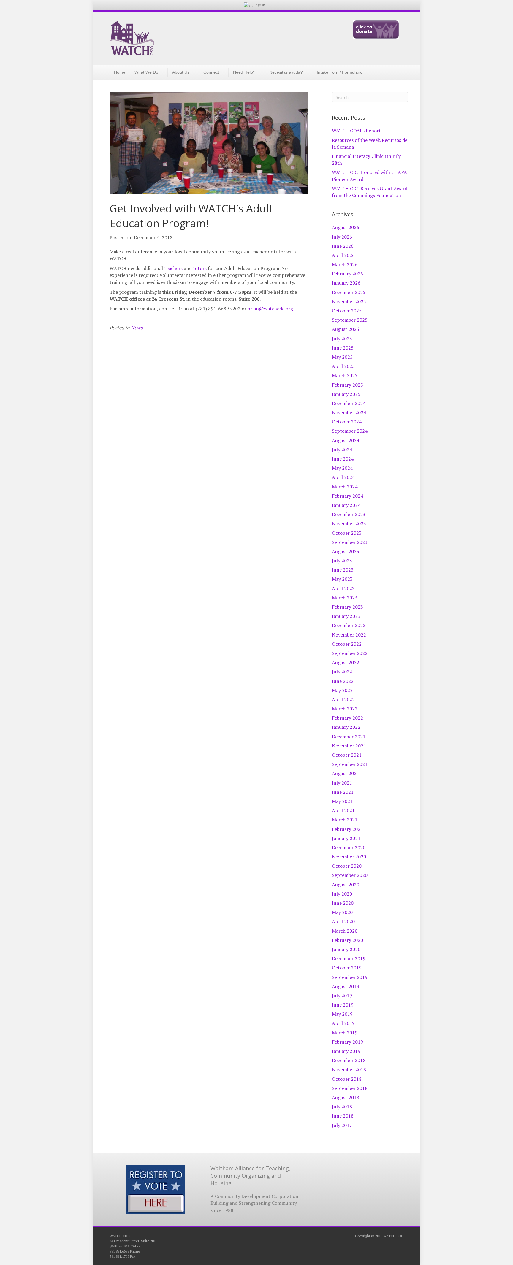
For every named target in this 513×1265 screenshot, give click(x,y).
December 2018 (348, 1060)
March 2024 (344, 486)
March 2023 (344, 597)
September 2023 (350, 542)
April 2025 (343, 366)
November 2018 (349, 1069)
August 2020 (345, 884)
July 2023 (342, 560)
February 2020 (347, 940)
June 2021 (343, 792)
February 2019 (347, 1042)
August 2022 (345, 662)
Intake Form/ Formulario (339, 72)
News (136, 327)
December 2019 (348, 958)
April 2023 (343, 588)
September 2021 (350, 764)
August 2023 (345, 551)
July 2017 (342, 1125)
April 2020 (343, 921)
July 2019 (342, 995)
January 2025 (346, 394)
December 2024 (348, 403)
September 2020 (350, 875)
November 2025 (349, 301)
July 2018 (342, 1106)
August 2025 (345, 329)
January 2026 (346, 283)
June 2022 (343, 681)
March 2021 (344, 819)
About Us (180, 72)
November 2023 (349, 523)
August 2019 (345, 986)
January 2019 (346, 1051)
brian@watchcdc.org (270, 308)
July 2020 (342, 894)
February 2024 (347, 496)
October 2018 (347, 1079)
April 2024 (343, 477)
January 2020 (346, 949)
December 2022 (348, 625)
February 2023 (347, 607)
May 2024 (342, 468)
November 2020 (349, 856)
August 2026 (345, 227)
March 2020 (344, 931)
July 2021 (342, 783)
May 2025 (342, 357)
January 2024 (346, 505)
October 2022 (347, 644)
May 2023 (342, 579)
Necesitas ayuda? (286, 72)
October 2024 (347, 421)
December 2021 (348, 736)
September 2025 (350, 320)
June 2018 (343, 1115)
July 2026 (342, 237)
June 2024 (343, 458)
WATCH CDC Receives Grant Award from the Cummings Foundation (369, 192)
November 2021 (349, 745)
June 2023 (343, 569)
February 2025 (347, 385)
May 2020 (342, 912)
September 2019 (350, 977)
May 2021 (342, 801)
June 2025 (343, 348)
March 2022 (344, 708)
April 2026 (343, 255)
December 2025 (348, 292)
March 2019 (344, 1032)
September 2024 (350, 431)
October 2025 (347, 310)
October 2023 (347, 533)
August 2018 (345, 1097)
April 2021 (343, 810)
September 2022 (350, 653)
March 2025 (344, 375)
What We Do (146, 72)
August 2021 (345, 773)
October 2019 (347, 967)
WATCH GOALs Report (356, 130)
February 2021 (347, 829)
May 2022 (342, 690)
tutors (200, 268)
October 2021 (347, 755)
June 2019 (343, 1004)
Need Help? (244, 72)
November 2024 (349, 412)
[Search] (399, 71)
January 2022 (346, 727)
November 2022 (349, 634)
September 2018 (350, 1088)
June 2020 (343, 903)
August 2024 (345, 440)
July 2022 (342, 671)
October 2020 (347, 866)
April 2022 (343, 699)
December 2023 (348, 514)
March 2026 (344, 264)
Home (119, 72)
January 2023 (346, 616)
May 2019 (342, 1014)
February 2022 (347, 718)
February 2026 (347, 273)
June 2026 (343, 246)
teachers (173, 268)
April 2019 (343, 1023)
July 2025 (342, 338)
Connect (211, 72)
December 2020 (348, 847)
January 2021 (346, 838)
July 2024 (342, 449)
